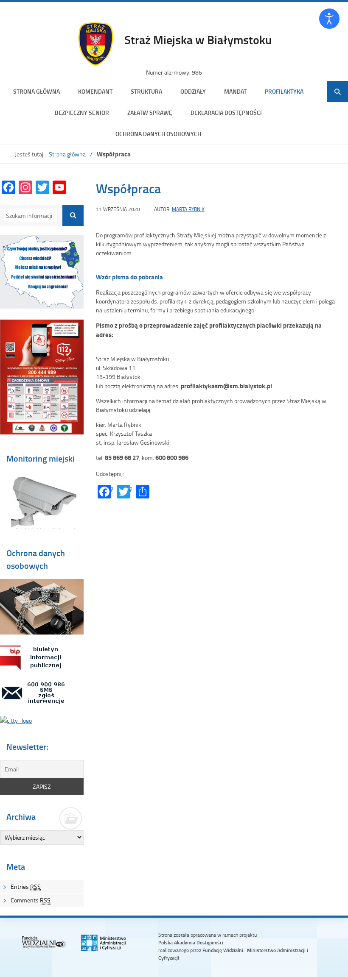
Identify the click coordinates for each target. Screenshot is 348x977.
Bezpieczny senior (82, 113)
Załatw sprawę (149, 113)
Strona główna (36, 91)
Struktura (146, 91)
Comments (31, 900)
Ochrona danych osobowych (158, 134)
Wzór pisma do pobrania (129, 276)
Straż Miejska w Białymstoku (198, 39)
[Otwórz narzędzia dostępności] (329, 18)
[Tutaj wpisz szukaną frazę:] (29, 215)
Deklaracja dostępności (226, 113)
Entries (26, 886)
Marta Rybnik (188, 209)
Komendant (95, 91)
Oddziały (193, 91)
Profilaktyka (284, 91)
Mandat (235, 91)
